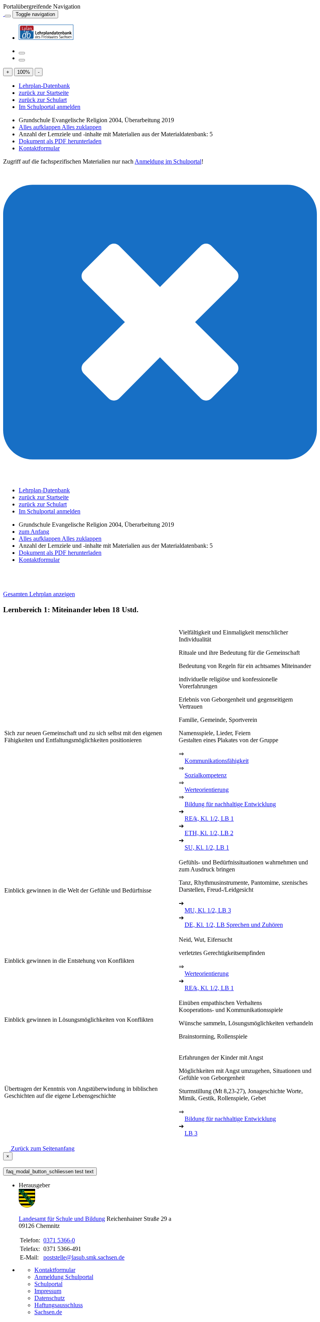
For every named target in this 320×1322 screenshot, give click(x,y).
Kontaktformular (39, 148)
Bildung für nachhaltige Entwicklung (230, 804)
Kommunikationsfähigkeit (217, 760)
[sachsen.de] (4, 14)
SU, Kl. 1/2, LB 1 (207, 847)
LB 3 (191, 1133)
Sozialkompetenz (206, 775)
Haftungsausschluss (58, 1305)
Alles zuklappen (81, 127)
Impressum (47, 1291)
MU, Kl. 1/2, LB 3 (208, 910)
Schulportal (48, 1284)
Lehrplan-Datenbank (44, 85)
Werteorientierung (207, 789)
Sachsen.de (48, 1312)
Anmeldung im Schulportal (168, 161)
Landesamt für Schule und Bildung (62, 1218)
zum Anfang (34, 531)
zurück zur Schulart (43, 99)
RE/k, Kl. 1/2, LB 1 (209, 818)
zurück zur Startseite (44, 92)
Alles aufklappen (40, 127)
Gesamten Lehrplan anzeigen (39, 594)
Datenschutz (49, 1298)
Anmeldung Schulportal (63, 1277)
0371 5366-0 (59, 1240)
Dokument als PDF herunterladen (60, 141)
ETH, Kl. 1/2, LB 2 (209, 833)
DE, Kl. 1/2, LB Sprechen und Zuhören (234, 924)
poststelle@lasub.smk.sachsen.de (83, 1257)
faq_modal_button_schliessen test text (50, 1171)
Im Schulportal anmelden (49, 106)
